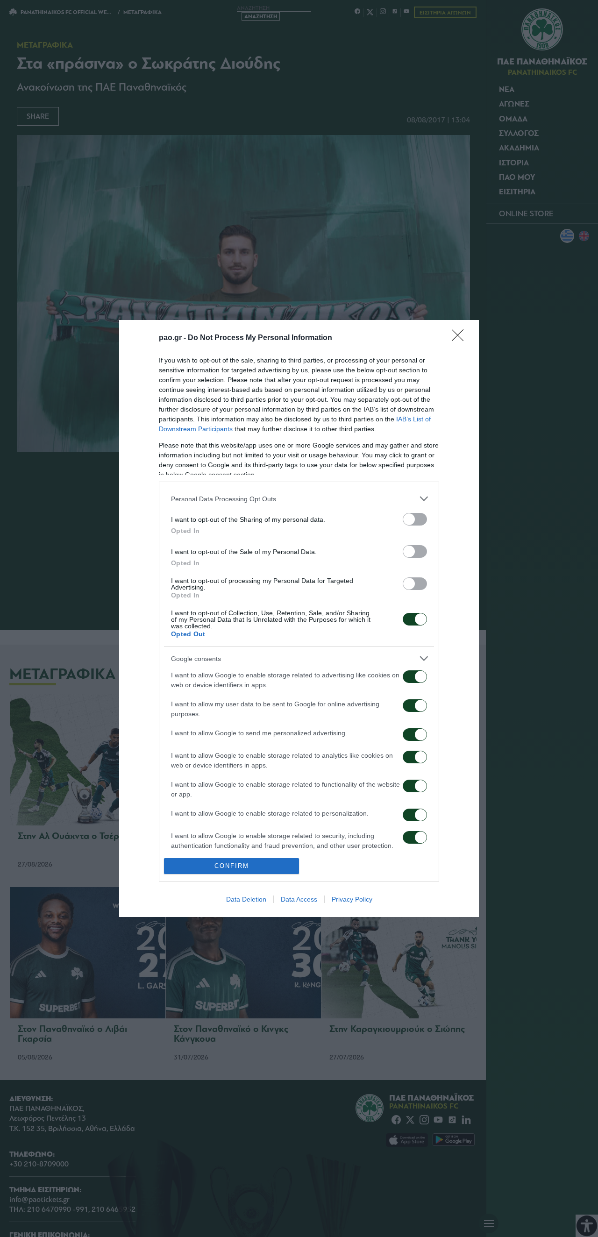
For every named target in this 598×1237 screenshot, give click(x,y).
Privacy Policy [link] (352, 899)
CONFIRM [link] (231, 865)
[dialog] (299, 618)
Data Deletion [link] (246, 899)
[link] (461, 338)
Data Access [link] (299, 899)
